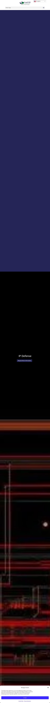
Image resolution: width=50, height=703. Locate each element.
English (38, 1)
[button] (48, 687)
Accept (25, 697)
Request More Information (24, 360)
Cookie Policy (21, 701)
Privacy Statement (27, 701)
